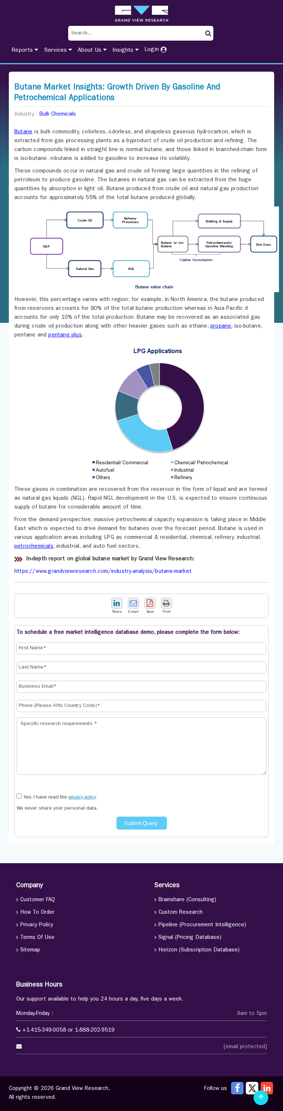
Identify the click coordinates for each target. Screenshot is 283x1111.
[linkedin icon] (267, 1088)
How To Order (37, 913)
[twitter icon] (252, 1088)
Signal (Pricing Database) (189, 938)
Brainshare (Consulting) (187, 900)
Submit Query (141, 823)
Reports (23, 51)
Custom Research (180, 913)
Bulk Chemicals (57, 114)
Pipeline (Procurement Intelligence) (202, 925)
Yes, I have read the (60, 797)
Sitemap (30, 950)
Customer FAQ (37, 900)
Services (56, 51)
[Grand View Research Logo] (141, 14)
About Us (90, 51)
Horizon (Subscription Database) (199, 950)
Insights (123, 51)
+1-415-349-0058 (44, 1030)
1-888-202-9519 (95, 1030)
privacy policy (82, 797)
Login (152, 50)
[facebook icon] (237, 1088)
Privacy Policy (36, 925)
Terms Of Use (37, 938)
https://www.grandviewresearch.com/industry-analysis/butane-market (103, 572)
